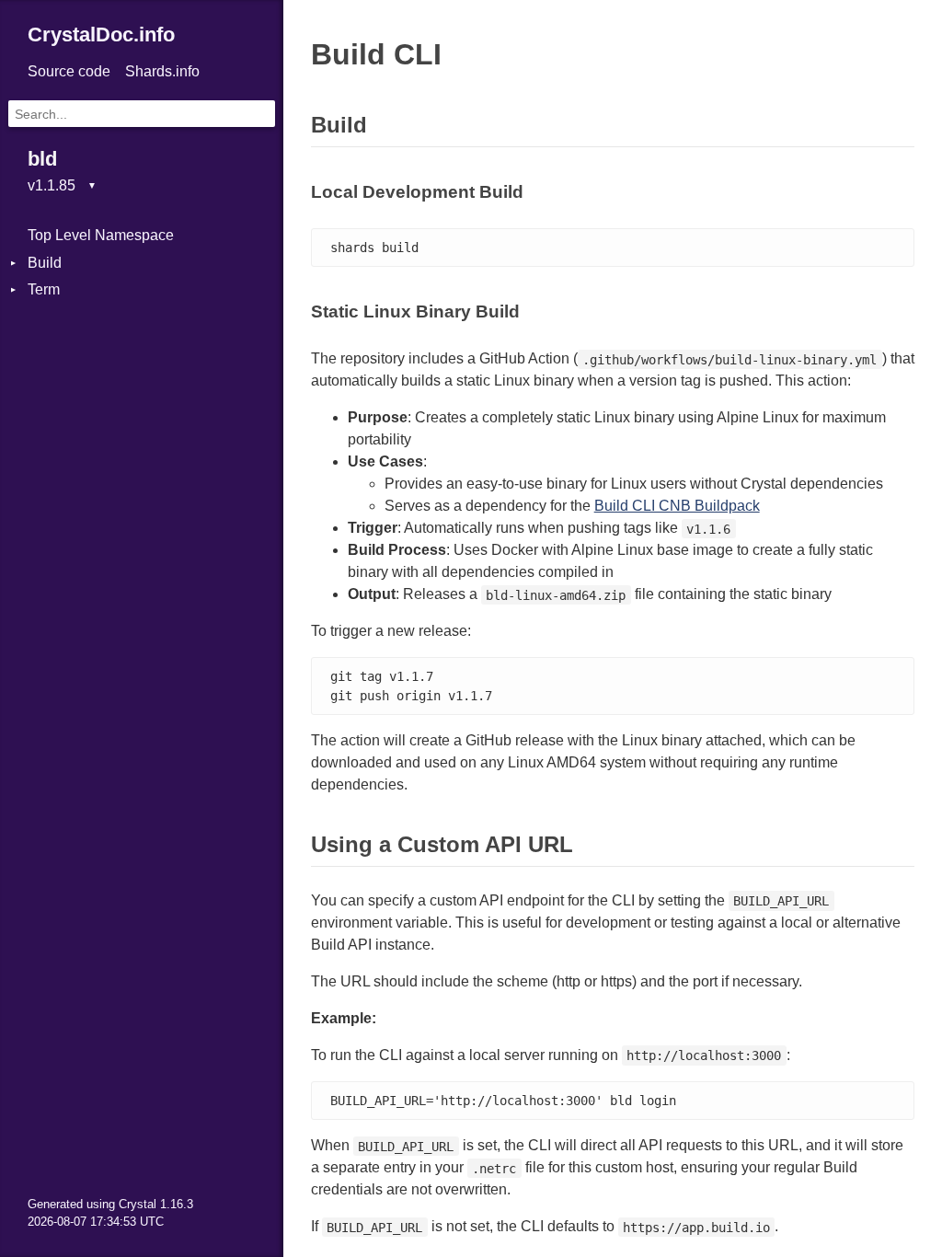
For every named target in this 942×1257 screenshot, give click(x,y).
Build (45, 263)
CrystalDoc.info (101, 34)
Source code (69, 71)
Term (44, 289)
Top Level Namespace (101, 235)
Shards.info (162, 71)
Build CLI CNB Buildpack (677, 505)
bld (42, 158)
